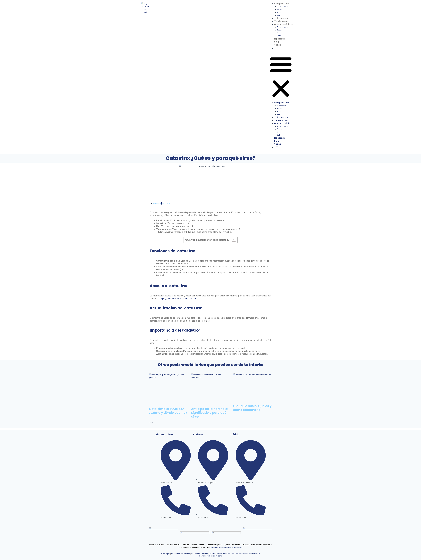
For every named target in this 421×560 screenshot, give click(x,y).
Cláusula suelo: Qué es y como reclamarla (252, 408)
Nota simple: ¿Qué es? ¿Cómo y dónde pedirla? (168, 411)
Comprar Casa (281, 3)
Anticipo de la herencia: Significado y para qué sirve (209, 413)
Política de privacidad (180, 553)
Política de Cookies (199, 553)
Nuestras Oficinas (283, 24)
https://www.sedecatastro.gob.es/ (178, 298)
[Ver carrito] (276, 47)
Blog (276, 41)
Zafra (279, 15)
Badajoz (280, 9)
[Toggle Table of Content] (232, 240)
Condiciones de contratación (221, 553)
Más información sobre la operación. (227, 547)
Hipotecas (279, 38)
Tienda (277, 44)
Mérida (280, 12)
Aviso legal (165, 553)
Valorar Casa (281, 18)
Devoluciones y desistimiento (247, 553)
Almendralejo (282, 6)
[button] (281, 77)
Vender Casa (281, 21)
